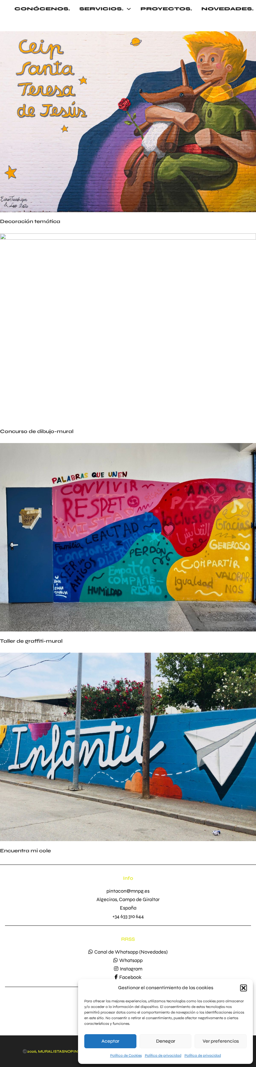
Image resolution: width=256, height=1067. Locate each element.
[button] (243, 988)
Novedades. (227, 9)
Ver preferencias (221, 1041)
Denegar (165, 1041)
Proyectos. (166, 9)
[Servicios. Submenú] (128, 9)
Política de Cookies (126, 1055)
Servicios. (101, 9)
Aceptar (110, 1041)
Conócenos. (42, 9)
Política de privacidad (163, 1055)
